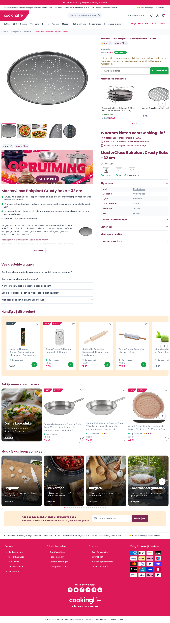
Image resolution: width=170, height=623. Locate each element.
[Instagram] (70, 589)
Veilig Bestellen (101, 619)
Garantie (107, 208)
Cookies (113, 619)
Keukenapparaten (112, 24)
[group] (47, 78)
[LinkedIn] (87, 589)
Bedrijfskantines (57, 552)
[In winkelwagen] (34, 364)
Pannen (55, 24)
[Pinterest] (99, 589)
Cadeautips (13, 571)
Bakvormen (27, 32)
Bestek (45, 24)
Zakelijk (132, 23)
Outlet (7, 24)
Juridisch (89, 619)
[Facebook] (82, 589)
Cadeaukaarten (15, 566)
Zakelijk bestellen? (59, 566)
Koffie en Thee (79, 24)
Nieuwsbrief (97, 556)
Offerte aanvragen (59, 561)
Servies (23, 24)
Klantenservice (15, 552)
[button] (162, 103)
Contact (122, 619)
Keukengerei (95, 24)
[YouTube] (76, 589)
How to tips (13, 561)
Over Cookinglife (99, 552)
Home (3, 32)
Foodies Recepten (100, 566)
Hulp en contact (137, 15)
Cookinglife (55, 619)
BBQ (15, 24)
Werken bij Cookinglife (102, 561)
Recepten (143, 23)
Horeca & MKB (57, 556)
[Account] (157, 15)
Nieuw (162, 23)
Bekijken (8, 437)
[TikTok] (93, 589)
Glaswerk (34, 24)
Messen (65, 24)
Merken (153, 23)
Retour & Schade (16, 556)
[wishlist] (152, 15)
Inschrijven (161, 70)
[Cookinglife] (13, 15)
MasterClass (22, 146)
